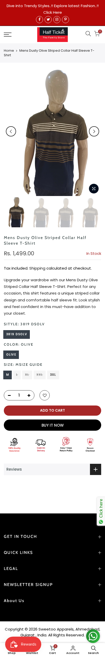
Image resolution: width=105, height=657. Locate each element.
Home (9, 50)
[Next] (94, 131)
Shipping (37, 268)
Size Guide (31, 364)
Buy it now (53, 425)
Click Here (52, 12)
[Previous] (11, 131)
